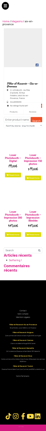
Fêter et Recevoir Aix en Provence (23, 325)
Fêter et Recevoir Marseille (23, 348)
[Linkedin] (37, 416)
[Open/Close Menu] (5, 6)
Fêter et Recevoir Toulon (23, 366)
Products (14, 112)
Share (40, 106)
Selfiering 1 (15, 260)
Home (6, 21)
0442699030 (15, 102)
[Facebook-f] (23, 416)
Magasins (17, 21)
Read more (14, 175)
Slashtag (25, 426)
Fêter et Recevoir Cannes (23, 340)
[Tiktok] (8, 416)
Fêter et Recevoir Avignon (23, 332)
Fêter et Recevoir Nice (23, 356)
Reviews (32, 112)
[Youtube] (30, 416)
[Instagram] (16, 416)
